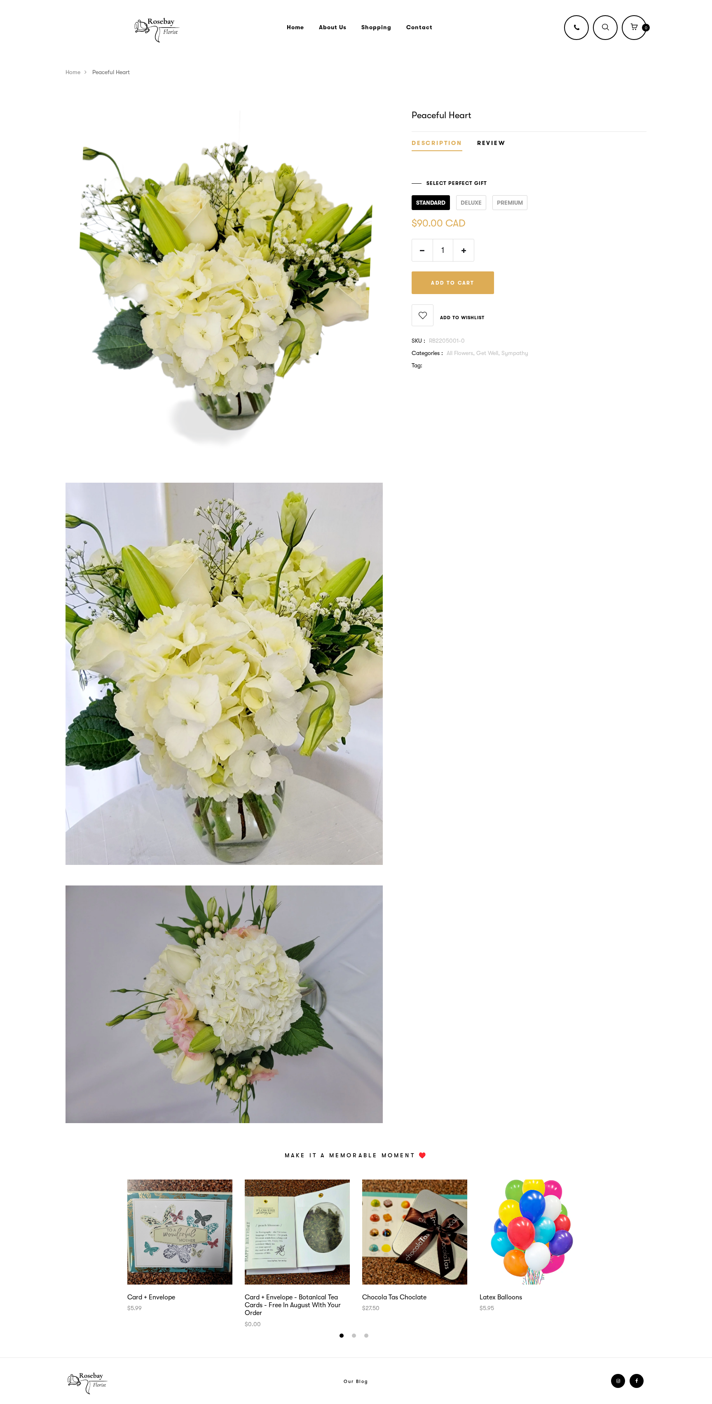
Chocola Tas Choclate (394, 1297)
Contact (419, 27)
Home (295, 27)
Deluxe (471, 202)
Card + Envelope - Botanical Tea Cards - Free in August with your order (293, 1305)
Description (437, 143)
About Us (333, 27)
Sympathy (514, 353)
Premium (510, 202)
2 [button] (355, 1337)
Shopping (376, 27)
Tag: (417, 365)
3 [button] (367, 1337)
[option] (180, 1246)
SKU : (418, 341)
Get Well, (488, 353)
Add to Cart (452, 283)
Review (491, 143)
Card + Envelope (151, 1297)
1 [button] (343, 1337)
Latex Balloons (501, 1297)
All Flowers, (461, 353)
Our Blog (356, 1381)
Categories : (427, 353)
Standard (430, 202)
